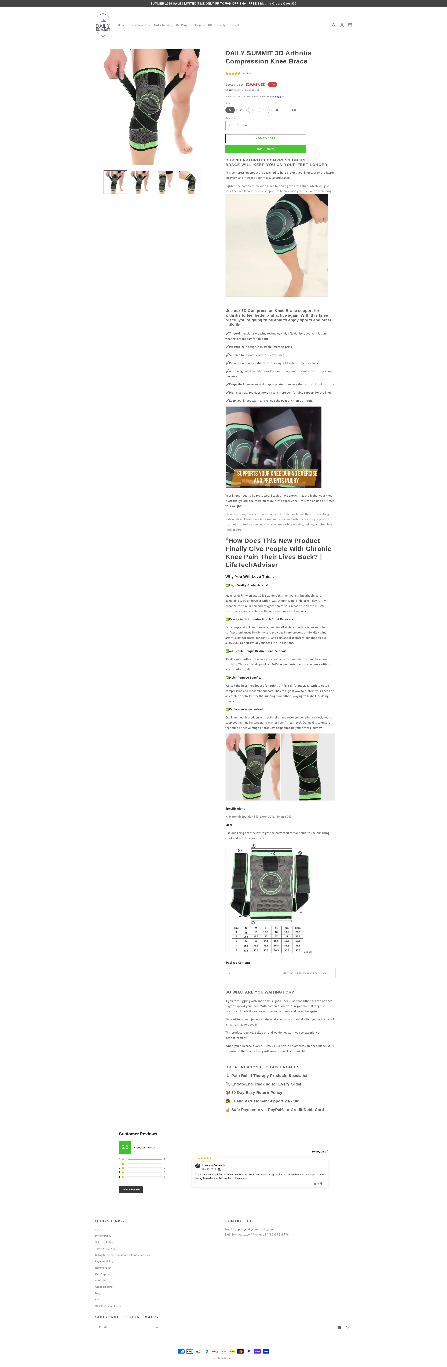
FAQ (97, 1299)
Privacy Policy (103, 1235)
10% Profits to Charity (108, 1306)
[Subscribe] (157, 1327)
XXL (277, 110)
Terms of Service (105, 1248)
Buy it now (265, 149)
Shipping (230, 89)
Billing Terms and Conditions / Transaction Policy (123, 1254)
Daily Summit (227, 1358)
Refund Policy (103, 1267)
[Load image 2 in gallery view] (140, 182)
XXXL (293, 110)
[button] (140, 25)
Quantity (230, 118)
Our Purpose (102, 1274)
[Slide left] (99, 182)
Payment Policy (104, 1261)
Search (99, 1229)
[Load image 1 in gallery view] (115, 182)
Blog (97, 1293)
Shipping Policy (104, 1242)
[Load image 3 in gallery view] (165, 182)
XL (264, 110)
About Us (100, 1280)
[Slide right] (207, 182)
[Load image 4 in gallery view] (190, 182)
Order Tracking (104, 1286)
